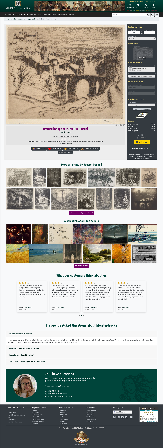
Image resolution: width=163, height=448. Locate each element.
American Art (21, 19)
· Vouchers (62, 421)
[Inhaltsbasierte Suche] (153, 15)
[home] (5, 14)
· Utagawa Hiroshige (91, 419)
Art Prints (11, 14)
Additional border (132, 36)
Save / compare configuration (142, 109)
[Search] (149, 15)
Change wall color (72, 148)
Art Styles (33, 14)
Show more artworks (81, 266)
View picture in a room (91, 148)
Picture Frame (42, 14)
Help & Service (62, 14)
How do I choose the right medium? (21, 355)
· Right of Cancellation (38, 419)
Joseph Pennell (31, 19)
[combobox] (142, 38)
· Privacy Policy (36, 417)
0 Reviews (69, 152)
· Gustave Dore (89, 421)
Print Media (52, 14)
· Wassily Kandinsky (91, 417)
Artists (18, 14)
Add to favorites (56, 148)
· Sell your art (62, 412)
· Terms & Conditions (37, 415)
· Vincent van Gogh (91, 410)
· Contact (34, 410)
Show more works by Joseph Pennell (81, 213)
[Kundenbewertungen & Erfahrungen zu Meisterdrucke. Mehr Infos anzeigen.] (149, 414)
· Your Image (62, 410)
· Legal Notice (36, 412)
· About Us (35, 424)
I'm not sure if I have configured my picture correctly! (27, 361)
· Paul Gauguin (89, 415)
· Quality (61, 417)
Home (7, 19)
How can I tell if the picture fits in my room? (24, 348)
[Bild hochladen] (157, 15)
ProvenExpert (25, 307)
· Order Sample (63, 424)
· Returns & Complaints (38, 421)
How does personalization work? (20, 334)
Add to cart (143, 142)
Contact (71, 14)
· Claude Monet (90, 412)
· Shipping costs (63, 415)
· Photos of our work (64, 419)
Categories (24, 14)
